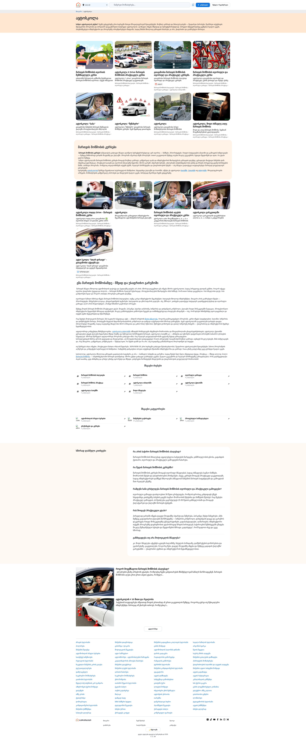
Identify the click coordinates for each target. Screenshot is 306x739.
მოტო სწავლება (151, 319)
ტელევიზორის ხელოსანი (203, 702)
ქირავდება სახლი (161, 709)
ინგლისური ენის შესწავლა (164, 690)
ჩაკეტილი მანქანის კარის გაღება (89, 665)
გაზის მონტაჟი (159, 646)
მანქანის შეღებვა (82, 650)
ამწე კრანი (80, 694)
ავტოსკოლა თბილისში (121, 331)
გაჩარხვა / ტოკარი (122, 646)
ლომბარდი (197, 698)
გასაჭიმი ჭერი (159, 683)
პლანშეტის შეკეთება (162, 705)
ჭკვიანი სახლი (120, 687)
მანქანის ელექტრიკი (123, 665)
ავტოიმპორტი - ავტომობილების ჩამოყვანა (132, 657)
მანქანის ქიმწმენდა (83, 709)
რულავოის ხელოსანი (84, 661)
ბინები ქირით (120, 709)
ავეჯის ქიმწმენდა (199, 705)
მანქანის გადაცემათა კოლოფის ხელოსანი (171, 642)
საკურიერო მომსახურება (86, 676)
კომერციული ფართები (163, 713)
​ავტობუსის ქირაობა (161, 694)
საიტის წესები (141, 725)
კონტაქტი (173, 725)
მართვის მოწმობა (83, 357)
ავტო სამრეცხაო (121, 653)
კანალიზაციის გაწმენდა (202, 679)
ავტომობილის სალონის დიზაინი (167, 650)
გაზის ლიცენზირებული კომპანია (206, 687)
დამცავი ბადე (120, 698)
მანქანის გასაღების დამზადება (205, 657)
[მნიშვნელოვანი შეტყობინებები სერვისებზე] (193, 5)
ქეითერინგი (80, 698)
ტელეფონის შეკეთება (123, 705)
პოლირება (80, 646)
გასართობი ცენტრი (200, 694)
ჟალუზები (80, 690)
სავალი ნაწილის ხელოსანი (204, 642)
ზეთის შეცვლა (198, 650)
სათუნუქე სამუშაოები (84, 657)
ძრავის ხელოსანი (83, 642)
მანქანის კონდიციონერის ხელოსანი (168, 668)
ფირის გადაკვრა (160, 653)
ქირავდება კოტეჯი (122, 713)
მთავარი (79, 11)
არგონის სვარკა (199, 646)
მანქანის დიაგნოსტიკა (124, 642)
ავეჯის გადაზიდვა (200, 672)
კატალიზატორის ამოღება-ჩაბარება (129, 661)
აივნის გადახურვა (122, 690)
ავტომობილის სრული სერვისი (88, 653)
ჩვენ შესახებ (140, 721)
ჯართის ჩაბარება (121, 672)
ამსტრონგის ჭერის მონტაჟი (87, 687)
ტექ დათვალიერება (84, 668)
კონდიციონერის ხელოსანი (86, 705)
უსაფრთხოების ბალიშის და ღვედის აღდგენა (211, 665)
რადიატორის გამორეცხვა (164, 657)
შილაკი (118, 694)
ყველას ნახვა (153, 629)
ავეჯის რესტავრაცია (201, 676)
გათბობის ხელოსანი (84, 679)
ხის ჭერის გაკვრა (200, 683)
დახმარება (107, 725)
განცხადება (204, 5)
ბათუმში (184, 170)
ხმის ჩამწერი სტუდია (123, 702)
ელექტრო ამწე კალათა (202, 690)
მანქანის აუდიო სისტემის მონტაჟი (206, 668)
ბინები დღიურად (199, 709)
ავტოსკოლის (92, 170)
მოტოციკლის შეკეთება (124, 650)
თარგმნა (157, 698)
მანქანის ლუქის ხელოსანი (125, 668)
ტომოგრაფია (81, 702)
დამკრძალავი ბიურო (162, 702)
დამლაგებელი (82, 672)
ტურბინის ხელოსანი (162, 665)
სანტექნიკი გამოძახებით (163, 679)
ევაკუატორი (159, 672)
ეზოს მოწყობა (120, 679)
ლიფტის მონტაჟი (161, 687)
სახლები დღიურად (83, 713)
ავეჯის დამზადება (161, 676)
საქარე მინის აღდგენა (201, 653)
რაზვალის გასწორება (162, 661)
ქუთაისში (191, 170)
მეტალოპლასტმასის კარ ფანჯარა (89, 683)
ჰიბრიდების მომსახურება (203, 661)
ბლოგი (172, 721)
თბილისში (202, 170)
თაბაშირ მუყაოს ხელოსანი (125, 683)
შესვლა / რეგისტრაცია (220, 5)
